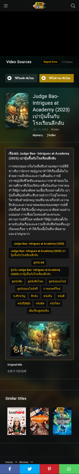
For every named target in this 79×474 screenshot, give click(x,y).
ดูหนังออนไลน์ (57, 281)
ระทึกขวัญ (19, 296)
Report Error (51, 61)
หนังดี (61, 296)
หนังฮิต (40, 303)
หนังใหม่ (55, 303)
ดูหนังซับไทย (35, 281)
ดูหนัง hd (38, 262)
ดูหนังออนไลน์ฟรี (27, 288)
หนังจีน (47, 296)
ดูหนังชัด (17, 281)
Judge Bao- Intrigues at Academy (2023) (39, 243)
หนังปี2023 (23, 303)
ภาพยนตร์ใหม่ (51, 288)
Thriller (51, 135)
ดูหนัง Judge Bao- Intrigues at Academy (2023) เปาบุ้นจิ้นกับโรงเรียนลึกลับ (35, 272)
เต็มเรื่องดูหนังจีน (39, 310)
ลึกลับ (34, 296)
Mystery (38, 135)
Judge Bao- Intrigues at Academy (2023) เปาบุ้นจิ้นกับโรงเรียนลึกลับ (38, 253)
